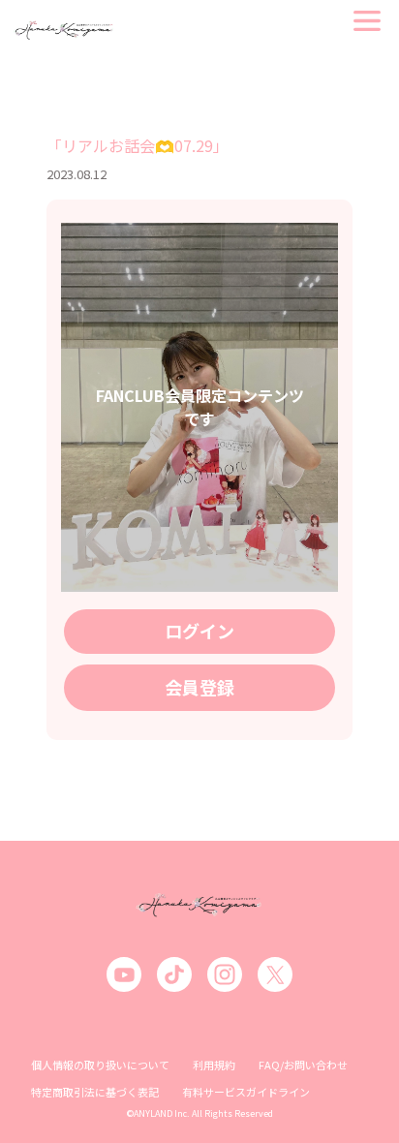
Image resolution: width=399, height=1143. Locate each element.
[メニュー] (367, 21)
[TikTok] (174, 974)
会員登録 (199, 686)
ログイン (199, 630)
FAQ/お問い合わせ (303, 1064)
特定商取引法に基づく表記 (95, 1091)
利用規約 (214, 1064)
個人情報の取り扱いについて (100, 1064)
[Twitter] (275, 974)
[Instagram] (224, 974)
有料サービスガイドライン (246, 1091)
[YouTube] (124, 974)
